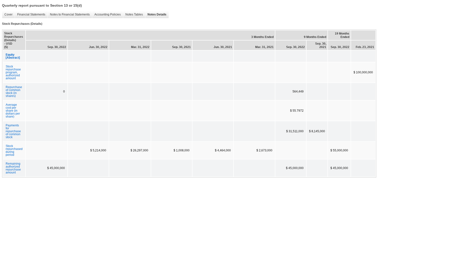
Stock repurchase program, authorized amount (13, 72)
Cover (7, 14)
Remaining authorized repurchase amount (13, 168)
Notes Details (155, 14)
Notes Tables (133, 14)
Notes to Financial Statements (68, 14)
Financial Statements (30, 14)
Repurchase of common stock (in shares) (14, 91)
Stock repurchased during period (14, 150)
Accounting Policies (106, 14)
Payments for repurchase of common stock (13, 131)
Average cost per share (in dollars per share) (13, 110)
